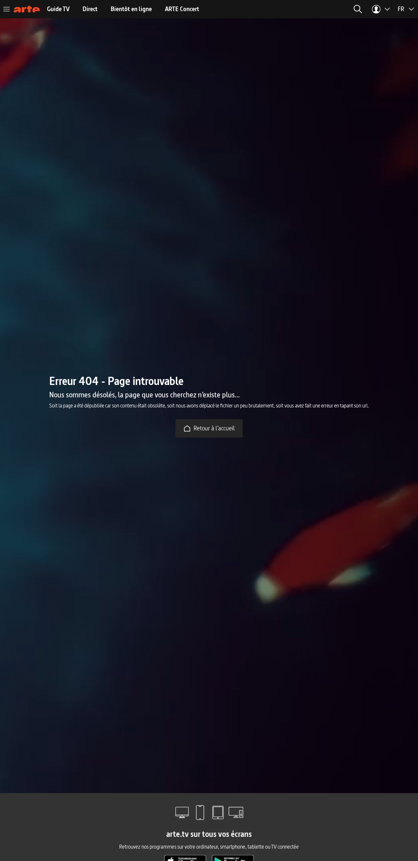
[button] (358, 9)
